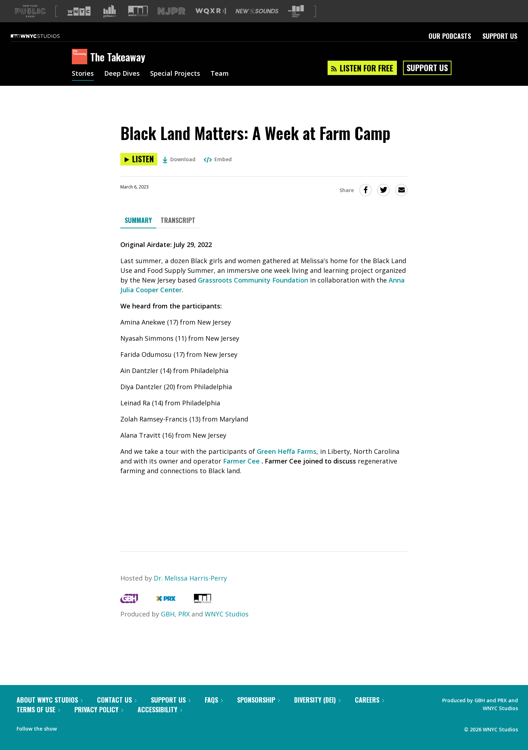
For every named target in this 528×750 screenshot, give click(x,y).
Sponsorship (256, 699)
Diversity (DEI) (315, 699)
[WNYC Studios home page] (44, 36)
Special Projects (175, 74)
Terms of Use (36, 709)
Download (182, 159)
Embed (223, 159)
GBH (168, 614)
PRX (184, 614)
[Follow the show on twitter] (81, 727)
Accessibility (157, 709)
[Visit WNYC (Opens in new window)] (79, 11)
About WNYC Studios (47, 699)
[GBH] (129, 600)
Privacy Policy (96, 709)
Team (219, 74)
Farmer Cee (241, 461)
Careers (367, 699)
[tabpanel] (264, 383)
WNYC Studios (227, 614)
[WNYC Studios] (202, 600)
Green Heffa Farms (286, 451)
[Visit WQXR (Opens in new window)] (210, 11)
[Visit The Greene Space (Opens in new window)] (296, 11)
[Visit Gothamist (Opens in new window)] (110, 11)
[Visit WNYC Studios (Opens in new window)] (138, 11)
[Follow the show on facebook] (67, 727)
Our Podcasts (450, 36)
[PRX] (165, 600)
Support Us (499, 36)
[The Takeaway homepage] (81, 57)
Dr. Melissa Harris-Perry (190, 578)
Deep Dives (122, 74)
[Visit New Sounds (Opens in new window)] (257, 11)
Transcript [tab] (178, 220)
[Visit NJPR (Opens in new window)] (171, 11)
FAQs (211, 699)
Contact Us (114, 699)
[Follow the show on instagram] (95, 727)
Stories (83, 74)
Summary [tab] (138, 220)
